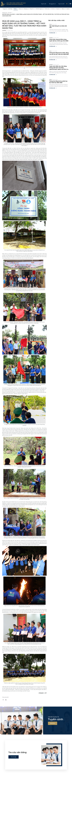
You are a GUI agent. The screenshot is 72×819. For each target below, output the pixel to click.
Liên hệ (67, 8)
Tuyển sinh (43, 3)
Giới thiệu (10, 8)
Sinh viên (47, 8)
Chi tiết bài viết (52, 32)
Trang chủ (5, 8)
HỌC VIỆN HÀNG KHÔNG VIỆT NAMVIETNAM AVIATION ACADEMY (16, 3)
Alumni (57, 8)
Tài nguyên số (52, 3)
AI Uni (52, 8)
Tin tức (15, 8)
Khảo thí (31, 8)
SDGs (63, 8)
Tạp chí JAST (61, 3)
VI (66, 3)
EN (70, 3)
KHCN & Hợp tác (39, 8)
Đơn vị (20, 8)
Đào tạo (26, 8)
